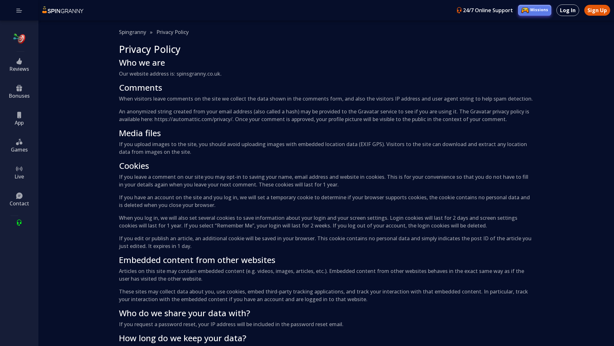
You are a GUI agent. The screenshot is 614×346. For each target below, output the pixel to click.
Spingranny (132, 32)
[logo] (62, 10)
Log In (568, 10)
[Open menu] (19, 10)
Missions (539, 9)
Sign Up (597, 10)
